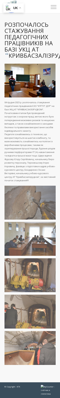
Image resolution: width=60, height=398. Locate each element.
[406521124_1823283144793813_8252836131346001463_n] (31, 349)
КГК (18, 386)
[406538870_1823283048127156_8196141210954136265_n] (31, 240)
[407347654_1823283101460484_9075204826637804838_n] (31, 313)
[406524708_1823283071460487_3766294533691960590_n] (31, 276)
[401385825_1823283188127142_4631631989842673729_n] (31, 204)
